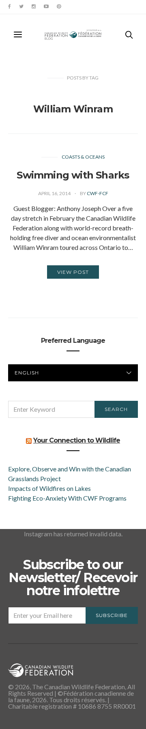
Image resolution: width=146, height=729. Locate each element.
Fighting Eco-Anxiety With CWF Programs (68, 498)
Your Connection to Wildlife (76, 440)
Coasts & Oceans (83, 157)
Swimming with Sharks (73, 175)
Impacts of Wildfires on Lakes (49, 488)
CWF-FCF (97, 193)
